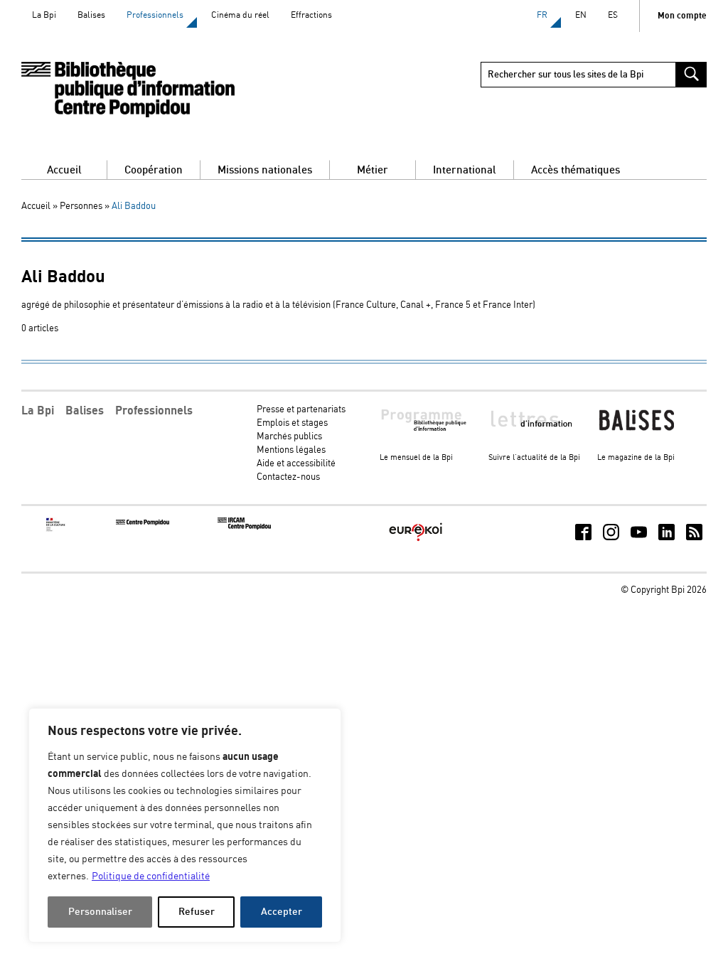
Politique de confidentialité (151, 876)
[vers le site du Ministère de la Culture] (56, 529)
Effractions (311, 15)
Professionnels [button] (154, 410)
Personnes (81, 206)
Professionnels (155, 15)
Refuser (196, 911)
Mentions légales (291, 450)
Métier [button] (372, 170)
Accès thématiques (575, 170)
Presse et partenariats (301, 409)
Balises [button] (84, 410)
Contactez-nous (288, 477)
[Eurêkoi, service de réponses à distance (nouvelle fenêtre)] (415, 542)
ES (613, 15)
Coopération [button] (153, 170)
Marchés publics (289, 436)
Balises (91, 15)
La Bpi (44, 15)
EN (581, 15)
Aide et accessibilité (296, 463)
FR (542, 15)
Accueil (64, 170)
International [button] (464, 170)
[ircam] (244, 527)
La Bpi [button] (37, 410)
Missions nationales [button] (265, 170)
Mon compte (682, 16)
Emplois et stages (292, 423)
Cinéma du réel (240, 15)
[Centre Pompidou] (142, 522)
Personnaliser (100, 911)
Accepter (281, 911)
